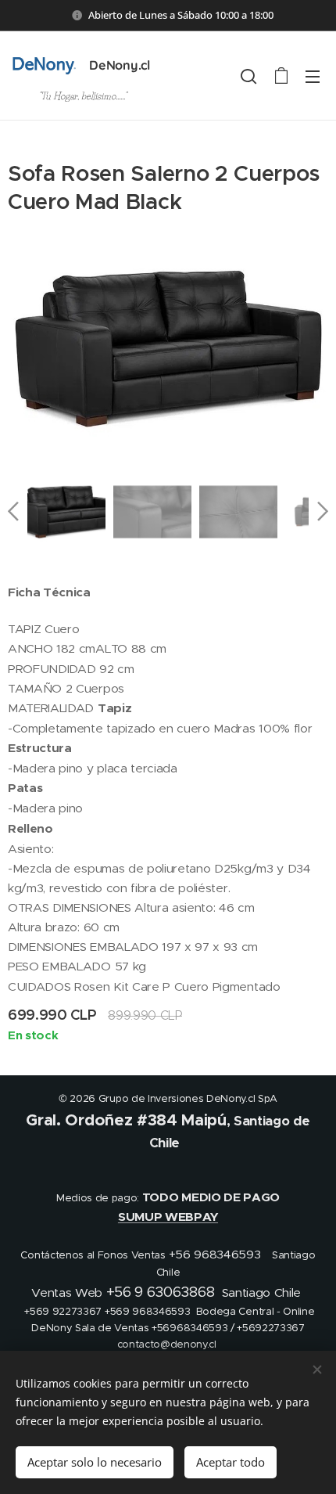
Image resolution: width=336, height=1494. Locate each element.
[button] (248, 75)
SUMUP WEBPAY (168, 1217)
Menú (312, 76)
